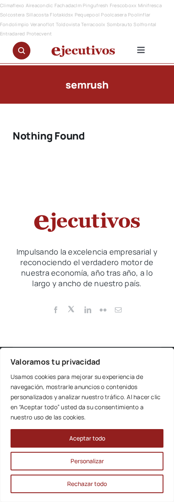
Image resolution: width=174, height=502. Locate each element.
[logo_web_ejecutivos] (83, 49)
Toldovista (68, 24)
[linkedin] (87, 309)
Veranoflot (42, 24)
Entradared (12, 33)
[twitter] (72, 308)
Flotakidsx (61, 14)
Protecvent (39, 33)
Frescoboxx (123, 5)
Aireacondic (39, 5)
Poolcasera (113, 14)
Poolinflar (139, 14)
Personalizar (87, 461)
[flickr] (103, 309)
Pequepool (87, 14)
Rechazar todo (87, 484)
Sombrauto (119, 24)
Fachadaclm (68, 5)
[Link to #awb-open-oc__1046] (21, 50)
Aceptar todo (87, 438)
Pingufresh (95, 5)
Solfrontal (144, 24)
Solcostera (12, 14)
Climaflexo (12, 5)
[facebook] (55, 309)
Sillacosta (37, 14)
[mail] (118, 309)
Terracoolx (93, 24)
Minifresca (150, 5)
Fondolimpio (14, 24)
